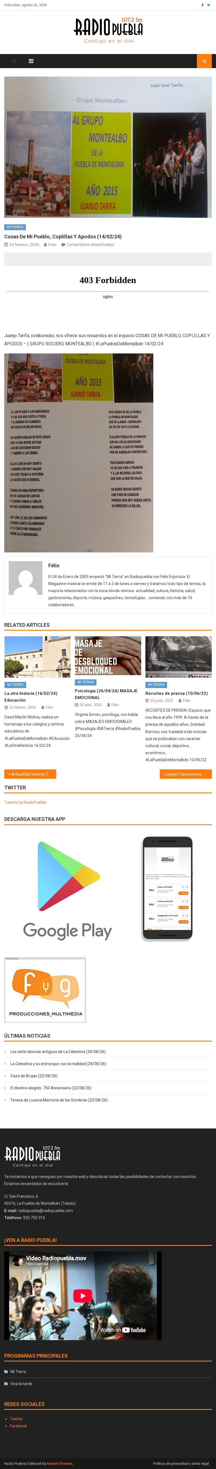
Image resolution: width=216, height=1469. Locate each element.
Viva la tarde (21, 1383)
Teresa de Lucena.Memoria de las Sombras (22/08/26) (59, 1100)
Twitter (16, 1419)
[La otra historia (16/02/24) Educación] (37, 657)
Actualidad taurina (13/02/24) (34, 774)
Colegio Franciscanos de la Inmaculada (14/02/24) (188, 774)
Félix (52, 244)
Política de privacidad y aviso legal (181, 1463)
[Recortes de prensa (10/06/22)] (178, 657)
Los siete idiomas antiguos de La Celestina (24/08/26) (58, 1051)
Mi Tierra (15, 227)
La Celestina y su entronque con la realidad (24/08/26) (58, 1064)
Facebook (18, 1426)
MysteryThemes (60, 1463)
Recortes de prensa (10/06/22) (176, 693)
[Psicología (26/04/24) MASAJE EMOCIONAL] (108, 655)
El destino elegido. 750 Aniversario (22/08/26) (50, 1088)
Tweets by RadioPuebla (25, 802)
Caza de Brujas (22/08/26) (34, 1076)
